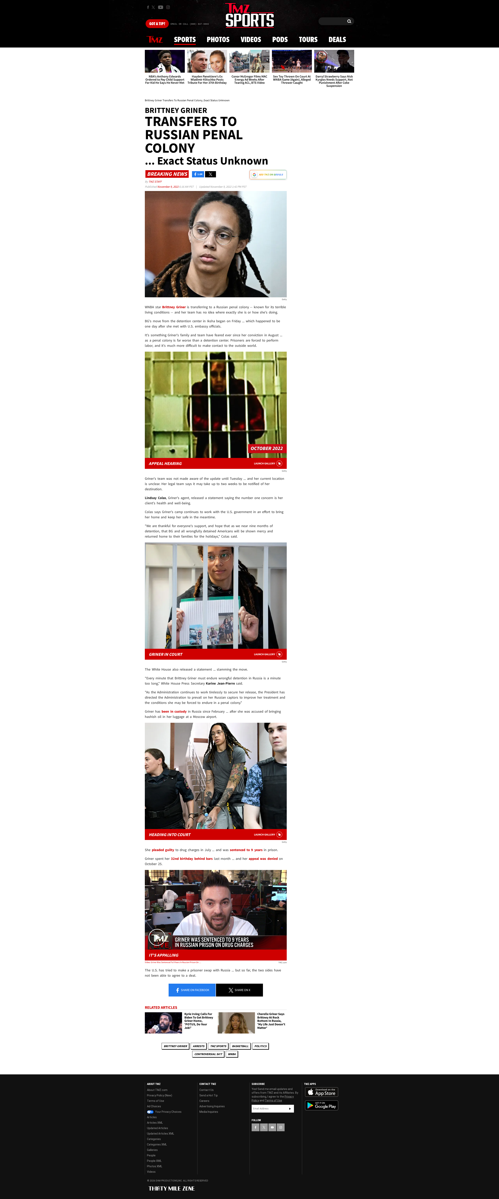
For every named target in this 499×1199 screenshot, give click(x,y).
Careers (204, 1100)
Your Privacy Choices (168, 1111)
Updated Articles (157, 1128)
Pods (280, 40)
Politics (260, 1046)
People (151, 1155)
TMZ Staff (155, 181)
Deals (337, 40)
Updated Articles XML (160, 1133)
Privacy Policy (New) (159, 1095)
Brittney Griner (175, 1046)
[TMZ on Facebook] (148, 7)
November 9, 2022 (168, 186)
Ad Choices (154, 1106)
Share (194, 990)
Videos (251, 40)
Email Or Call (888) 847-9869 (190, 24)
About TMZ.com (157, 1090)
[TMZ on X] (154, 7)
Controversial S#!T (208, 1054)
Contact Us (206, 1090)
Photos (218, 40)
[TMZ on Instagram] (168, 7)
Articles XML (155, 1122)
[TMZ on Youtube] (161, 7)
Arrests (198, 1046)
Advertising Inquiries (212, 1106)
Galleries (152, 1149)
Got (157, 23)
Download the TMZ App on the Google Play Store (321, 1105)
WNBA (232, 1054)
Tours (308, 40)
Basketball (240, 1046)
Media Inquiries (208, 1111)
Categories (154, 1139)
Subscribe (290, 1109)
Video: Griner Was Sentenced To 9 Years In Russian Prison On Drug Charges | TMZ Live (173, 962)
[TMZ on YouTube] (272, 1127)
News (154, 40)
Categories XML (157, 1144)
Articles (152, 1117)
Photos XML (154, 1166)
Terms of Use (155, 1100)
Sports (185, 40)
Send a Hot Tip (208, 1095)
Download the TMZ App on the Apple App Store (321, 1092)
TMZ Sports (218, 1046)
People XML (154, 1160)
